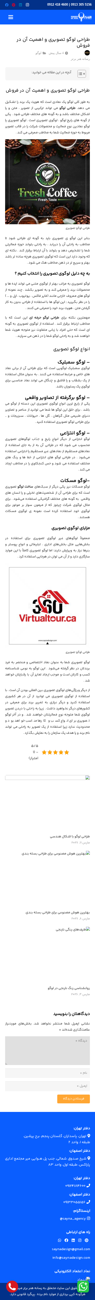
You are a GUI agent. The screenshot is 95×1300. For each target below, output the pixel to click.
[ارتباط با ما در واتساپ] (83, 1286)
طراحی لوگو (67, 108)
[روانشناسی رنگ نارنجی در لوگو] (47, 955)
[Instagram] (27, 4)
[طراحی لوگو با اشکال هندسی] (47, 803)
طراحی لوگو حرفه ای (44, 317)
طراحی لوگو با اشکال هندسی (70, 836)
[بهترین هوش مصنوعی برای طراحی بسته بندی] (47, 879)
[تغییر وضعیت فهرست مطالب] (79, 74)
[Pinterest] (13, 4)
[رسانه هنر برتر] (81, 17)
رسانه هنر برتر (80, 59)
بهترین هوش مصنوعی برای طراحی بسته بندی (58, 912)
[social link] (86, 1241)
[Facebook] (6, 4)
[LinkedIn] (20, 4)
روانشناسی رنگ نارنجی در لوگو (69, 988)
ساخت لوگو (25, 487)
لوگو (38, 53)
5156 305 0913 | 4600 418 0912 (69, 4)
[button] (11, 17)
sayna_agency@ (73, 1219)
